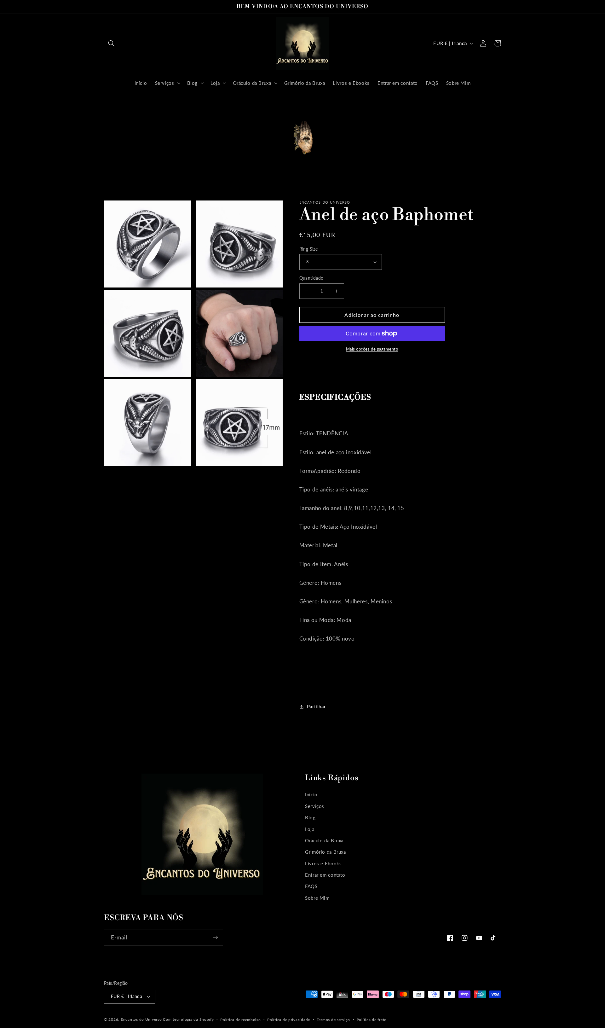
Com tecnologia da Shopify (188, 1019)
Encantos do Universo (142, 1019)
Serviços (314, 806)
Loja (309, 829)
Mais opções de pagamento (372, 349)
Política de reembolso (240, 1020)
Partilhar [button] (316, 706)
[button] (111, 43)
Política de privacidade (288, 1020)
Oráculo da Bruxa (324, 840)
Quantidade (311, 278)
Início (311, 794)
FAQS (311, 886)
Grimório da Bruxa (325, 852)
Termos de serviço (333, 1020)
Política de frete (372, 1020)
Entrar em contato (325, 875)
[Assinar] (215, 937)
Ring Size (308, 249)
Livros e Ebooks (323, 863)
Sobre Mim (317, 897)
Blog (310, 817)
